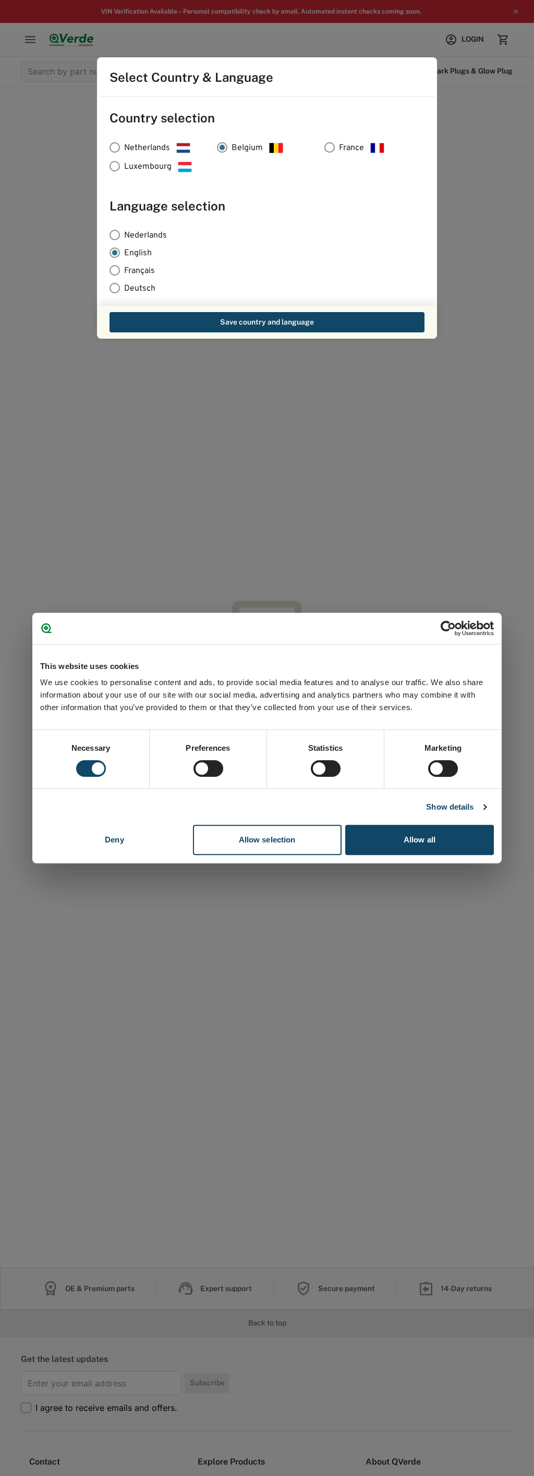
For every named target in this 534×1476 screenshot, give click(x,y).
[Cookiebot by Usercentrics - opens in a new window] (448, 628)
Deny (114, 839)
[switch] (208, 768)
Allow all (419, 839)
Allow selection (267, 839)
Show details (450, 806)
